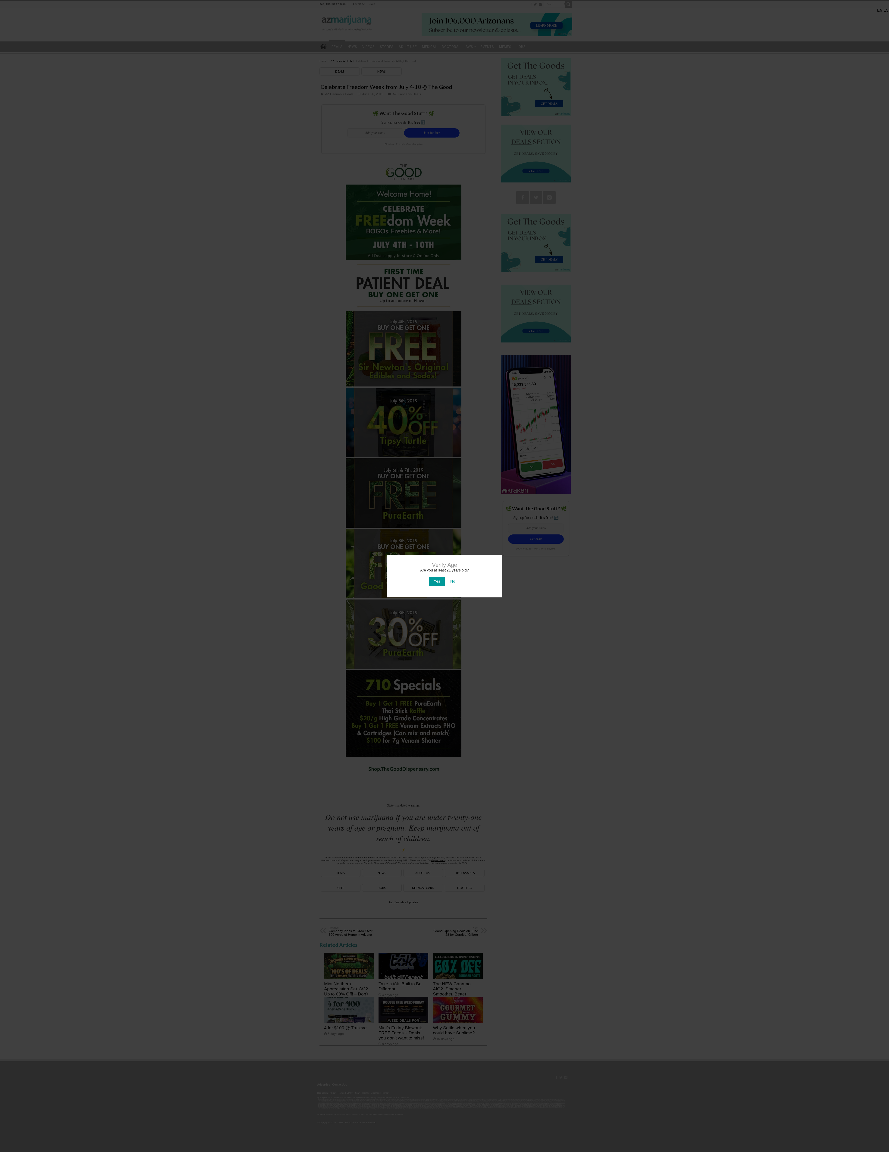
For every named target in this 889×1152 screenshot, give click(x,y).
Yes (437, 581)
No (452, 581)
